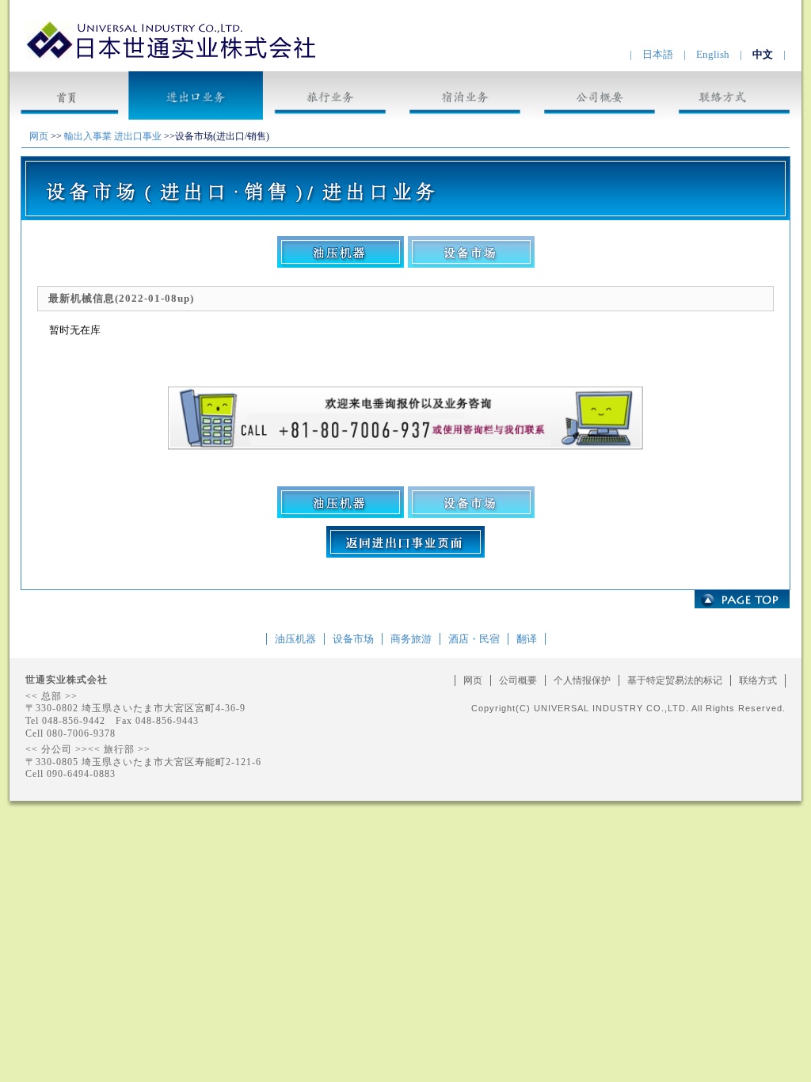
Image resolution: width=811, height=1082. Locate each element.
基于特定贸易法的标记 (674, 680)
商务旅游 (411, 639)
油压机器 (295, 639)
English (712, 54)
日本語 (657, 54)
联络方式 (758, 680)
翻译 (526, 639)
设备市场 (353, 639)
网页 (38, 136)
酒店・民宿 (474, 639)
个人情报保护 (582, 680)
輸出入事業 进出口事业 (113, 136)
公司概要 (518, 680)
